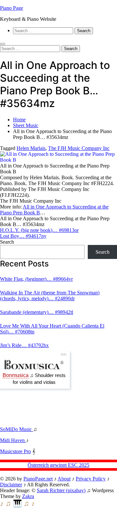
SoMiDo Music (16, 429)
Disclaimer (11, 484)
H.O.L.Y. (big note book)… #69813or (39, 230)
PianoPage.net (38, 478)
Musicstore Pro (15, 451)
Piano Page (11, 8)
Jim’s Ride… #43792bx (24, 345)
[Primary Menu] (2, 44)
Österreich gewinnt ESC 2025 (58, 465)
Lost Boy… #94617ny (23, 236)
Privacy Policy (91, 478)
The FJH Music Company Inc (79, 148)
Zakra (28, 496)
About (64, 478)
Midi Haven (13, 440)
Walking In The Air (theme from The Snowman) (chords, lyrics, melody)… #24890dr (49, 295)
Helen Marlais (31, 148)
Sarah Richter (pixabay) (61, 490)
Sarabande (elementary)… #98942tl (36, 312)
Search (7, 242)
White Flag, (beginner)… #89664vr (36, 279)
